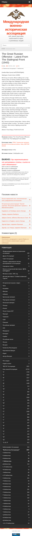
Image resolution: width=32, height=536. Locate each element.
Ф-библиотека (16, 506)
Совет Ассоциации (16, 258)
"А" (16, 372)
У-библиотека (16, 503)
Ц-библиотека (16, 514)
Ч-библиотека (16, 512)
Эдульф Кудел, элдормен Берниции (12, 224)
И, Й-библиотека (16, 475)
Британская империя (16, 297)
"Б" (16, 375)
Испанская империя (16, 302)
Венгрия (16, 345)
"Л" (16, 400)
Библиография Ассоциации (16, 447)
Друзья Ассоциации (16, 256)
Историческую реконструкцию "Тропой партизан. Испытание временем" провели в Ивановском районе (14, 205)
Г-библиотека (20, 68)
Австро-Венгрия (16, 356)
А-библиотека (16, 452)
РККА (14, 142)
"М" (16, 403)
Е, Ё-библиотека (16, 467)
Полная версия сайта (10, 48)
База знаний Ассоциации (16, 369)
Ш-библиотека (16, 517)
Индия (16, 353)
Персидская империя (16, 300)
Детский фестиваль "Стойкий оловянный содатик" (16, 277)
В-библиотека (16, 458)
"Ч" (16, 434)
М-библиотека (16, 483)
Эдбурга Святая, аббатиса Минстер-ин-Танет (15, 217)
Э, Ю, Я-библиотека (16, 523)
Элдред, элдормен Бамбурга (10, 214)
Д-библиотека (16, 464)
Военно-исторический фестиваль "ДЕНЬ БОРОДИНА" (16, 270)
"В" (16, 377)
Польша (16, 305)
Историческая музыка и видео (16, 283)
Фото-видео (16, 360)
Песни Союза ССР (16, 311)
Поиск (28, 45)
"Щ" (16, 439)
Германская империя (22, 142)
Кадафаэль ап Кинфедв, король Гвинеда (14, 211)
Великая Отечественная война (11, 144)
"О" (16, 408)
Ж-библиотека (16, 469)
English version (16, 363)
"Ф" (16, 425)
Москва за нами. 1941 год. (16, 273)
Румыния (16, 322)
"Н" (16, 406)
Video (22, 144)
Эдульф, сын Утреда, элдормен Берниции (14, 227)
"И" (16, 394)
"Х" (16, 428)
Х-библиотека (16, 509)
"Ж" (16, 389)
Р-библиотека (16, 495)
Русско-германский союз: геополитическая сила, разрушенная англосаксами (14, 199)
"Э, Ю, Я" (16, 442)
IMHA (15, 531)
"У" (16, 422)
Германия (16, 316)
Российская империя (16, 325)
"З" (16, 391)
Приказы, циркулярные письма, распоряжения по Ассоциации (16, 262)
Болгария (16, 333)
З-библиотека (16, 472)
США (16, 319)
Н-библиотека (16, 486)
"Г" (16, 380)
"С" (16, 417)
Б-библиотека (16, 455)
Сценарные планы (16, 266)
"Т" (16, 420)
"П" (16, 411)
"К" (16, 397)
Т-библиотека (16, 500)
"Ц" (16, 431)
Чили (16, 285)
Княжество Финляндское (16, 347)
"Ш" (16, 437)
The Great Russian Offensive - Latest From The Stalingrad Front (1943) (15, 58)
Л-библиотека (16, 481)
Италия (16, 308)
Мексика (16, 291)
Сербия (16, 336)
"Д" (16, 383)
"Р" (16, 414)
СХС (16, 328)
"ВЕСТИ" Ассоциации (16, 366)
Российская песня (16, 339)
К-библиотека (16, 478)
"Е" (16, 386)
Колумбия (16, 288)
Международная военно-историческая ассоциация (16, 252)
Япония (16, 342)
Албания (16, 294)
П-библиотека (16, 492)
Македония (16, 331)
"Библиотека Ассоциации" (9, 68)
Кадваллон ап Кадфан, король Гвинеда (13, 221)
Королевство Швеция (16, 350)
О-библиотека (16, 489)
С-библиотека (16, 498)
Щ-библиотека (16, 520)
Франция (16, 314)
